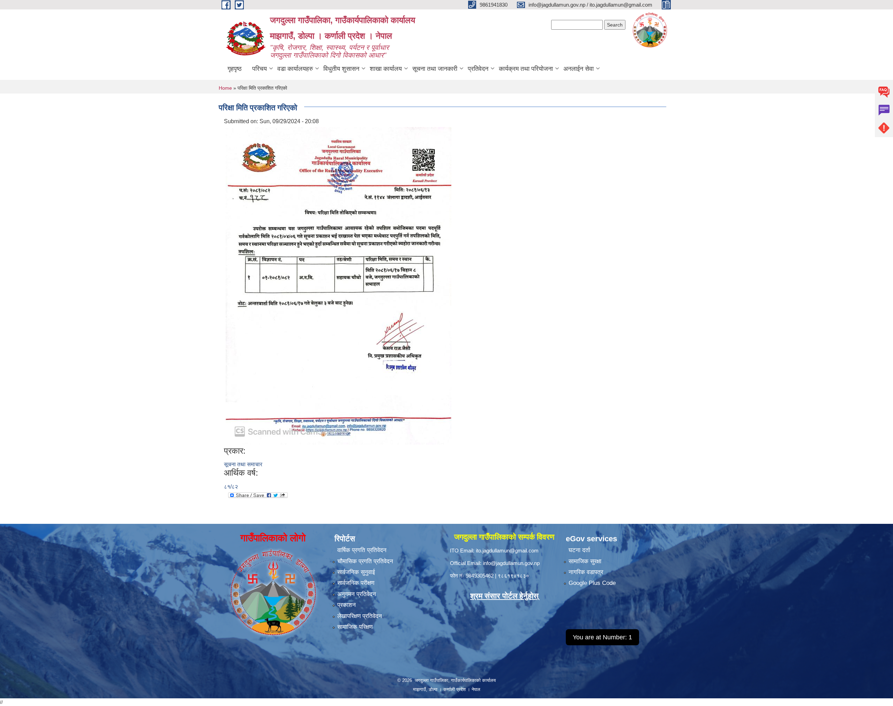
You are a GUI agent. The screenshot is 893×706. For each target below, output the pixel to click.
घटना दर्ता (579, 550)
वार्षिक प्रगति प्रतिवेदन (362, 550)
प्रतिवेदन (478, 68)
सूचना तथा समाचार (243, 464)
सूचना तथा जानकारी (434, 68)
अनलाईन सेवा (578, 68)
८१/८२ (231, 487)
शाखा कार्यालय (386, 68)
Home (225, 88)
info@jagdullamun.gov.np (511, 563)
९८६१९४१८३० (513, 576)
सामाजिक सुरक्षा (585, 561)
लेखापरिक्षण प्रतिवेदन (359, 616)
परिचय (259, 68)
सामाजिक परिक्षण (355, 627)
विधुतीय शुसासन (341, 68)
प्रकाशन (346, 605)
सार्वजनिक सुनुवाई (356, 572)
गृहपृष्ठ (234, 68)
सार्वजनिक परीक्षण (355, 583)
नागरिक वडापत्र (586, 572)
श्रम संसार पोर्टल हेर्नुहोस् (504, 596)
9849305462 (480, 576)
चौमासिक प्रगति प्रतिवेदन (365, 561)
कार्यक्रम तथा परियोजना (526, 68)
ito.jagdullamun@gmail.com (507, 550)
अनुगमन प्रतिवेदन (356, 594)
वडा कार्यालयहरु (295, 68)
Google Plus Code (592, 583)
